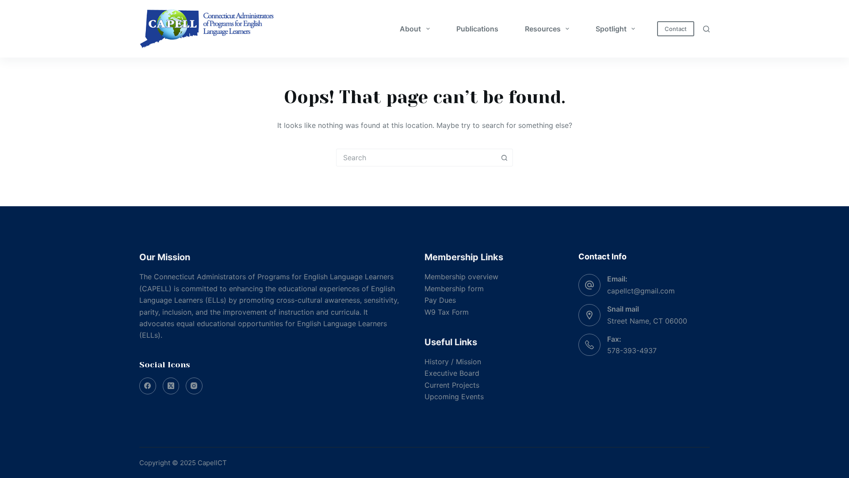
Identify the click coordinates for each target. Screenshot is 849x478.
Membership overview (461, 276)
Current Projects (451, 385)
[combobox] (416, 157)
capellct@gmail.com (641, 290)
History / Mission (452, 361)
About (410, 28)
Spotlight (611, 28)
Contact (676, 28)
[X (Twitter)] (171, 386)
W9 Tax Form (446, 312)
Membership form (454, 288)
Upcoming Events (454, 396)
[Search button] (504, 157)
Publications (477, 28)
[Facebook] (147, 386)
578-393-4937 (632, 350)
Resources (543, 28)
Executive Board (451, 373)
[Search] (706, 29)
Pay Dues (440, 300)
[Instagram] (194, 386)
